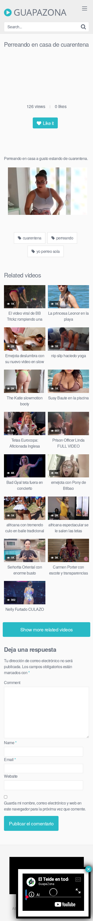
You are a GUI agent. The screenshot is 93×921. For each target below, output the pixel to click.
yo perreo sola (47, 251)
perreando (64, 238)
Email (10, 759)
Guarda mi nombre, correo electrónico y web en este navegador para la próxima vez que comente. (45, 806)
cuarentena (31, 238)
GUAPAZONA (39, 12)
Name (10, 742)
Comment (12, 682)
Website (11, 776)
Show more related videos (46, 629)
